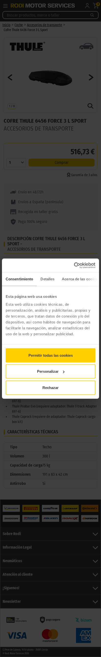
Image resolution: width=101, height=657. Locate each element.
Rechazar (50, 387)
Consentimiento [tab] (19, 279)
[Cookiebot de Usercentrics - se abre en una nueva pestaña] (73, 265)
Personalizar (48, 371)
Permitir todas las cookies (50, 355)
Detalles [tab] (47, 279)
